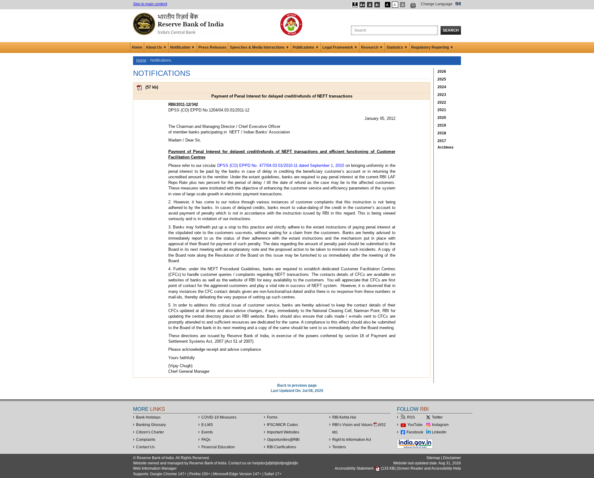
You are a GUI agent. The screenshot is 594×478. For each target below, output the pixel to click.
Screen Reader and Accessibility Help (429, 468)
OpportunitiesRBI (283, 439)
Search (451, 30)
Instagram (440, 425)
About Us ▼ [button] (156, 47)
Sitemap (433, 458)
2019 (441, 125)
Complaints (145, 439)
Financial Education (218, 447)
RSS (411, 417)
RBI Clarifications (281, 447)
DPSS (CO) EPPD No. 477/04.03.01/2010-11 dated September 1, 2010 (280, 165)
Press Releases (212, 47)
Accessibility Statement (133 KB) (366, 468)
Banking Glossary (151, 425)
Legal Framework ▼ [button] (340, 47)
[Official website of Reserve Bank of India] (179, 23)
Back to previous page (297, 385)
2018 (441, 133)
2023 (441, 95)
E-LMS (207, 425)
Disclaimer (452, 458)
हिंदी (458, 4)
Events (207, 432)
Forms (272, 417)
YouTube (415, 425)
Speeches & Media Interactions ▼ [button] (259, 47)
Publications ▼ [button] (306, 47)
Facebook (415, 432)
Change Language (437, 4)
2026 (441, 71)
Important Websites (283, 432)
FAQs (205, 439)
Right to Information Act (351, 439)
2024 (441, 87)
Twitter (437, 417)
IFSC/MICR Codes (282, 425)
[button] (355, 4)
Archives (445, 147)
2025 (441, 79)
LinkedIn (439, 432)
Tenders (339, 447)
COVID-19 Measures (218, 417)
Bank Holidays (148, 417)
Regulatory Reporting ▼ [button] (432, 47)
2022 (441, 102)
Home (137, 47)
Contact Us (145, 447)
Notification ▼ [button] (182, 47)
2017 (441, 141)
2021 (441, 110)
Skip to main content (150, 4)
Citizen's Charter (150, 432)
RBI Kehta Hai (344, 417)
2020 (441, 117)
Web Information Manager (155, 468)
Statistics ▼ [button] (397, 47)
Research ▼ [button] (372, 47)
